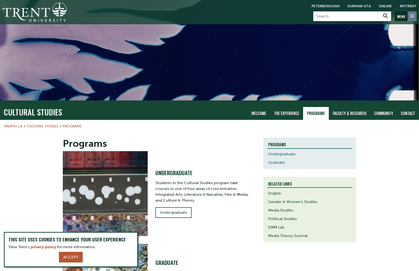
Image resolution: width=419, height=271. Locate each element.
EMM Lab (276, 227)
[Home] (34, 12)
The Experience (286, 113)
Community (383, 113)
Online (385, 6)
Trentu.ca (13, 126)
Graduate (276, 162)
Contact (408, 113)
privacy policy (43, 247)
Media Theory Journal (287, 235)
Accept (70, 257)
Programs (316, 113)
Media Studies (280, 210)
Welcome (258, 113)
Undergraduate (173, 212)
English (274, 193)
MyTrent (408, 6)
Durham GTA (359, 6)
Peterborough (326, 6)
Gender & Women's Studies (292, 201)
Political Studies (282, 218)
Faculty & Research (349, 113)
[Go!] (385, 16)
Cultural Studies (33, 112)
